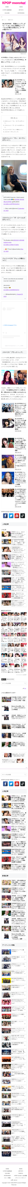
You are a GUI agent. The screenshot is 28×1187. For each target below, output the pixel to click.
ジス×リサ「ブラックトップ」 (11, 131)
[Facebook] (5, 515)
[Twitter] (11, 515)
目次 (12, 118)
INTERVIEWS (7, 1175)
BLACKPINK (11, 679)
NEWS (4, 679)
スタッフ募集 (7, 1177)
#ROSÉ (22, 199)
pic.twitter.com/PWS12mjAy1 (11, 204)
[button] (25, 683)
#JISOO (6, 242)
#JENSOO (16, 240)
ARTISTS (20, 1171)
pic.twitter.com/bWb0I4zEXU (11, 290)
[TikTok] (22, 515)
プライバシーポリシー (20, 1177)
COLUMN (7, 1173)
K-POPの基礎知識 (7, 1171)
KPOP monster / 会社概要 (20, 1175)
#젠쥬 (9, 242)
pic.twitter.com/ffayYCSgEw (11, 244)
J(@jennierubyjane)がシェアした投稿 (14, 345)
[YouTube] (16, 515)
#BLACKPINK (7, 201)
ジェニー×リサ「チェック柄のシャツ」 (14, 129)
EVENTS (21, 1173)
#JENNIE (17, 199)
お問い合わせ (14, 1180)
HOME (7, 1168)
